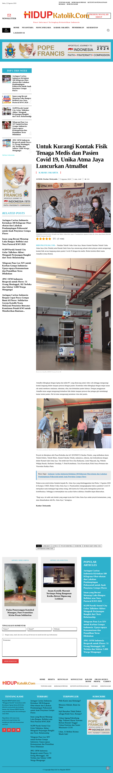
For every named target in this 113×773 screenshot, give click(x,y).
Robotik (78, 546)
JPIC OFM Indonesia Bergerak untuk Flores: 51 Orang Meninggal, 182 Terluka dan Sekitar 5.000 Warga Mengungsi (21, 145)
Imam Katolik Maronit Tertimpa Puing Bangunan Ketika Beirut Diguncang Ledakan (59, 594)
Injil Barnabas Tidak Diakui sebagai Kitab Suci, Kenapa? (70, 712)
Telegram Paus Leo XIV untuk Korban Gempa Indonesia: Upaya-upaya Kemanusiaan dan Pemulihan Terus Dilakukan (20, 128)
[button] (108, 30)
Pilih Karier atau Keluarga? (70, 701)
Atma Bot (46, 546)
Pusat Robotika (67, 546)
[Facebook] (93, 178)
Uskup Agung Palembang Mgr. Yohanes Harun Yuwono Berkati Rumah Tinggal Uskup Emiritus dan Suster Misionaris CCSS (70, 723)
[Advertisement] (73, 83)
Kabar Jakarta (48, 172)
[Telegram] (108, 178)
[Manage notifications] (108, 768)
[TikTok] (14, 730)
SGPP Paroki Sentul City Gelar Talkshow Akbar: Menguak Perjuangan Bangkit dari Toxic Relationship (21, 112)
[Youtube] (18, 730)
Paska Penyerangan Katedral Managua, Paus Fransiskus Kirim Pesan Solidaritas (20, 612)
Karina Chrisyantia (50, 179)
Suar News (85, 658)
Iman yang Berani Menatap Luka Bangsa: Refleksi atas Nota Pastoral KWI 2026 (21, 99)
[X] (98, 178)
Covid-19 (55, 546)
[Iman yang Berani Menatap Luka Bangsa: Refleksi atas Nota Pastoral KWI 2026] (6, 99)
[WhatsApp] (103, 178)
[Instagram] (9, 730)
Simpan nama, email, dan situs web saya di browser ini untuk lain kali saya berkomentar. (31, 635)
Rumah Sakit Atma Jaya (92, 546)
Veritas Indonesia (8, 155)
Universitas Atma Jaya (45, 548)
